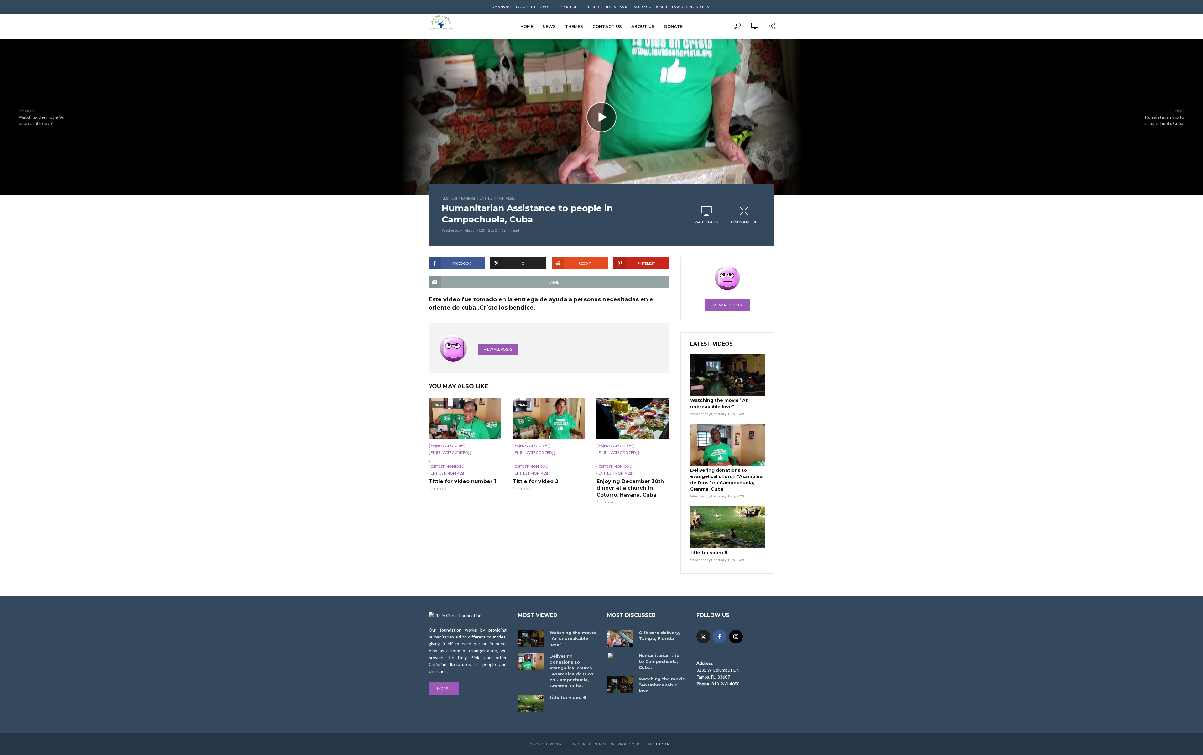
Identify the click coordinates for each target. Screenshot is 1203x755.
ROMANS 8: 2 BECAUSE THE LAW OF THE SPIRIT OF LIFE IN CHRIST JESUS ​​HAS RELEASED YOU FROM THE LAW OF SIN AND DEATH (601, 6)
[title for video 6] (727, 527)
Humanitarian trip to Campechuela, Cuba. (659, 661)
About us (642, 26)
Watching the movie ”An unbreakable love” (719, 403)
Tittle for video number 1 (462, 481)
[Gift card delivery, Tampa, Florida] (620, 638)
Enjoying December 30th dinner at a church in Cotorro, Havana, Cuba (630, 488)
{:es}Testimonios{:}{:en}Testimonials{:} (478, 198)
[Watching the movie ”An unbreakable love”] (727, 375)
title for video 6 (708, 552)
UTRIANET (665, 744)
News (549, 26)
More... (444, 688)
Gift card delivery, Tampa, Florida (659, 635)
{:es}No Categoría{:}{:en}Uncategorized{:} (450, 449)
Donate (673, 26)
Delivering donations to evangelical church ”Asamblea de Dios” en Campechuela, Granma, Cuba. (726, 479)
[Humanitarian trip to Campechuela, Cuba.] (620, 661)
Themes (574, 26)
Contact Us (607, 26)
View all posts (498, 349)
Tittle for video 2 (535, 481)
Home (526, 26)
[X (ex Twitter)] (703, 636)
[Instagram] (736, 636)
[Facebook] (719, 636)
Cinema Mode (744, 222)
